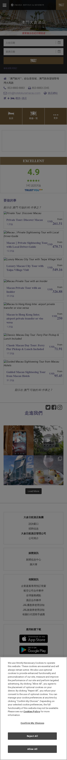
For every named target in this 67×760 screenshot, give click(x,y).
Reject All (32, 736)
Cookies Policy (31, 711)
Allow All (32, 749)
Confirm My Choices (32, 723)
